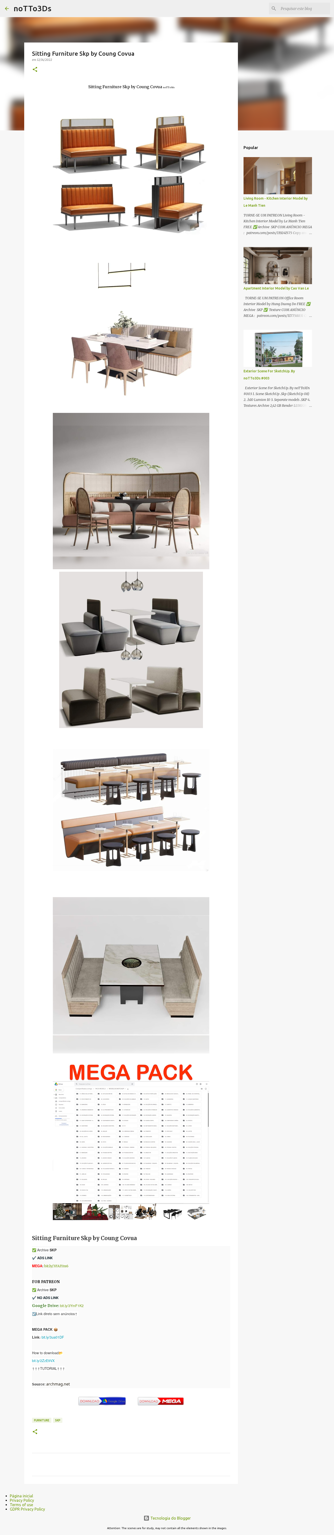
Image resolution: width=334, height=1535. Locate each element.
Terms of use (21, 1505)
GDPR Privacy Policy (27, 1509)
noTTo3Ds (32, 8)
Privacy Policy (22, 1500)
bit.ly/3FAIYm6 (56, 1266)
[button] (35, 69)
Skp (57, 1420)
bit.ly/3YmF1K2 (72, 1305)
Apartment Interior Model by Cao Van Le (276, 288)
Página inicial (21, 1496)
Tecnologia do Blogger (170, 1518)
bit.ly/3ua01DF (53, 1337)
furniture (41, 1420)
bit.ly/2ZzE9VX (43, 1360)
